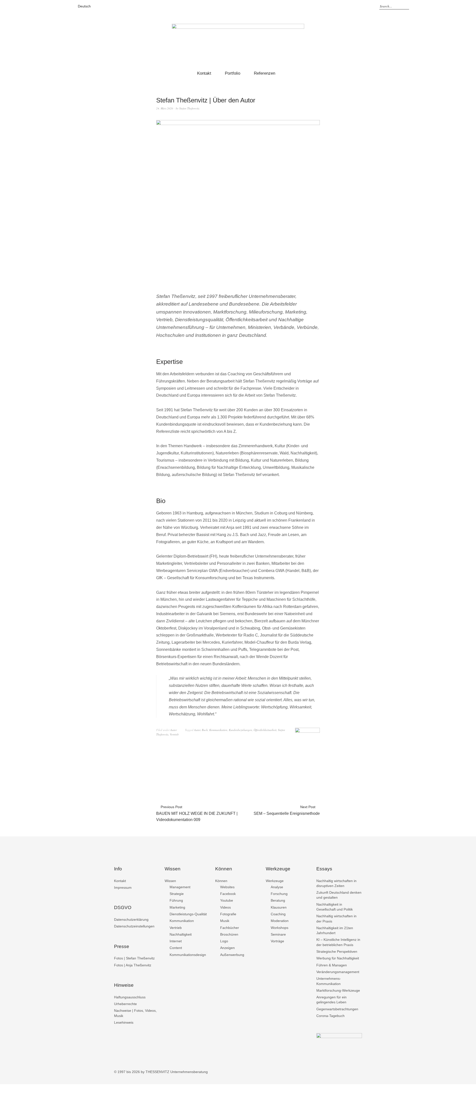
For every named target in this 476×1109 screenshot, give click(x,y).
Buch (205, 730)
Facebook (228, 894)
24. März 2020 (164, 108)
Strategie (177, 894)
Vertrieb (174, 734)
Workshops (279, 928)
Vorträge (277, 941)
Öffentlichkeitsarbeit (265, 730)
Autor (173, 730)
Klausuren (279, 907)
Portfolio (232, 73)
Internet (176, 941)
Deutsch (84, 6)
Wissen (170, 881)
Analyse (277, 887)
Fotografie (228, 914)
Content (176, 948)
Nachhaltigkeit (181, 934)
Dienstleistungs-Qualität (188, 914)
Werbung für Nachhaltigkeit (337, 958)
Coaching (278, 914)
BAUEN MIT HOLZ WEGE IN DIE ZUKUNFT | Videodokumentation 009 (197, 813)
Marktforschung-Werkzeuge (338, 990)
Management (180, 887)
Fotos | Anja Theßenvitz (132, 965)
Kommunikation (218, 730)
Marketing (177, 907)
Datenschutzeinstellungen (134, 926)
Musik (224, 921)
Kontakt (204, 73)
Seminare (278, 934)
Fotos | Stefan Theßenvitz (134, 958)
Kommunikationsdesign (188, 955)
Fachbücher (229, 928)
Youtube (226, 900)
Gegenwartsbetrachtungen (337, 1009)
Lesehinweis (123, 1022)
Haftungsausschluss (130, 997)
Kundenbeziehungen (240, 730)
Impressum (123, 887)
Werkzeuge (275, 881)
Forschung (279, 894)
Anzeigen (227, 948)
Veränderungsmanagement (337, 972)
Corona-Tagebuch (330, 1016)
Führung (176, 900)
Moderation (280, 921)
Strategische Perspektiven (336, 951)
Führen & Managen (331, 965)
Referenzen (264, 73)
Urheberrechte (125, 1004)
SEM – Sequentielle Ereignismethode (287, 810)
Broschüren (229, 934)
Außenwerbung (232, 955)
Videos (225, 907)
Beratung (278, 900)
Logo (224, 941)
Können (221, 881)
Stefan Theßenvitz (189, 108)
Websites (227, 887)
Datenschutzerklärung (131, 919)
